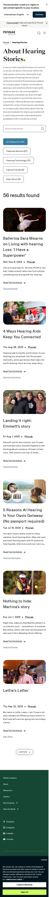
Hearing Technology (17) (18, 160)
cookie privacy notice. (14, 879)
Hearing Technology (12, 377)
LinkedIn (9, 833)
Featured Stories (10, 288)
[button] (42, 128)
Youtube (9, 839)
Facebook (10, 821)
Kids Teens (8, 736)
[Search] (39, 33)
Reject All (24, 892)
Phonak (31, 261)
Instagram (10, 827)
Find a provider (13, 23)
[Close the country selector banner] (47, 4)
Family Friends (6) (15, 169)
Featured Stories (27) (16, 151)
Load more (22, 752)
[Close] (47, 23)
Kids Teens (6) (13, 179)
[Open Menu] (44, 33)
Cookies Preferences (24, 885)
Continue (39, 14)
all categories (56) (15, 141)
